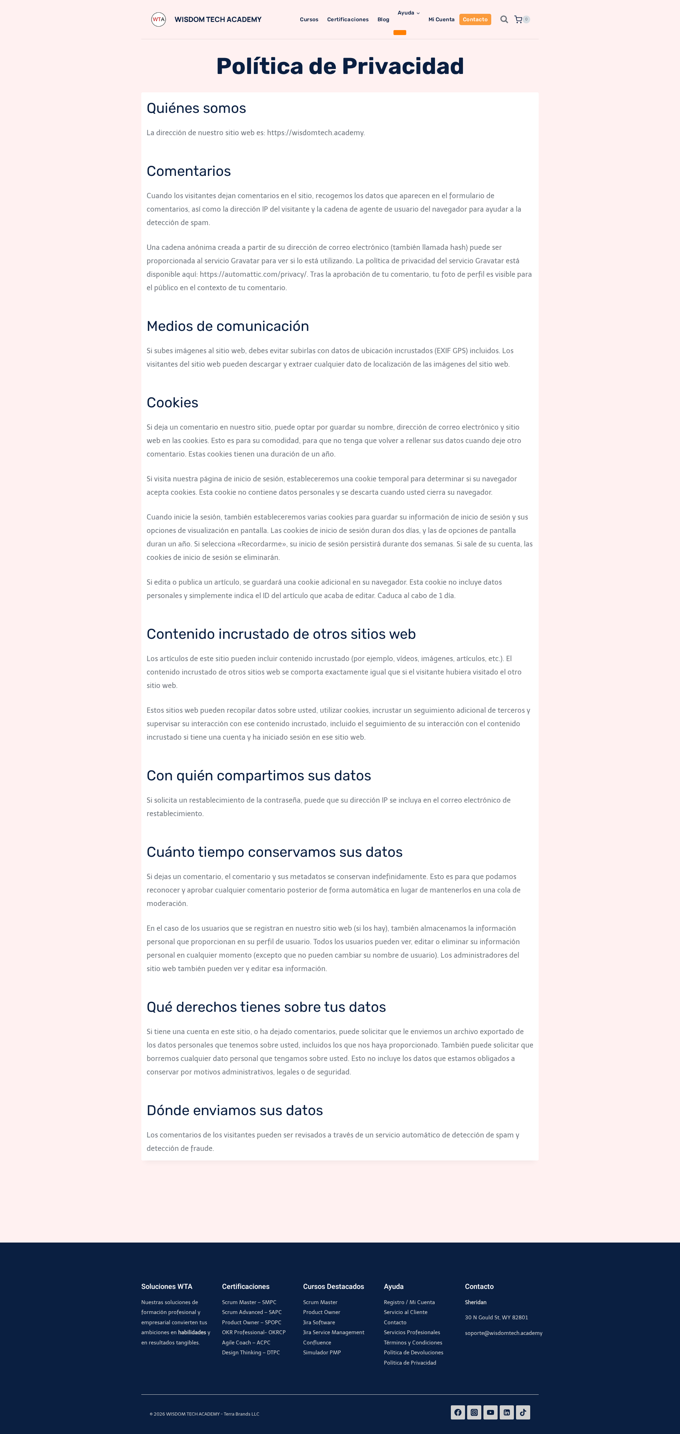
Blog (384, 19)
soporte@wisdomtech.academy (504, 1333)
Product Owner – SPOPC (252, 1322)
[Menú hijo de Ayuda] (399, 32)
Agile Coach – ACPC (246, 1343)
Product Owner (321, 1312)
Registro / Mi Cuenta (409, 1302)
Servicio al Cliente (405, 1312)
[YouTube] (490, 1412)
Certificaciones (348, 19)
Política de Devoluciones (413, 1352)
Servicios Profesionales (412, 1332)
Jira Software (319, 1322)
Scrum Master (320, 1302)
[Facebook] (458, 1412)
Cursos (309, 19)
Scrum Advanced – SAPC (252, 1312)
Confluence (317, 1343)
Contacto (475, 19)
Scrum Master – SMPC (249, 1302)
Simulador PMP (322, 1352)
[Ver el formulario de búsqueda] (501, 19)
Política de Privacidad (410, 1363)
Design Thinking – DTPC (251, 1352)
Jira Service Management (333, 1332)
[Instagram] (474, 1412)
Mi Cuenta (442, 19)
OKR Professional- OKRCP (254, 1332)
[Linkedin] (507, 1412)
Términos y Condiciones (413, 1343)
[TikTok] (523, 1412)
